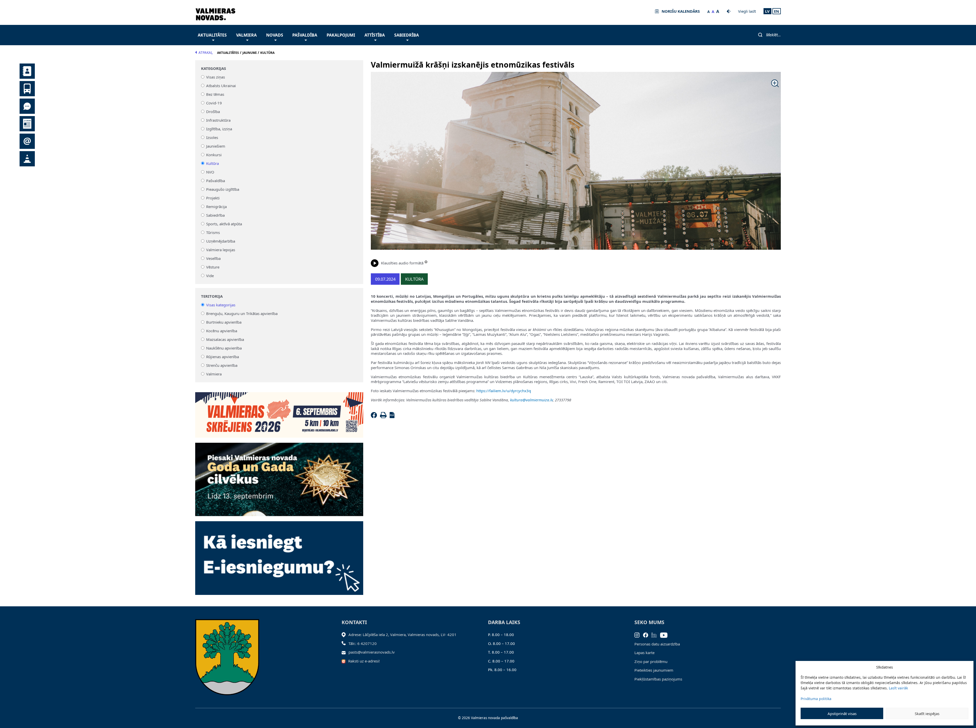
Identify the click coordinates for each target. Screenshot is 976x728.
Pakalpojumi (341, 35)
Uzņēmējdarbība (220, 241)
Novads (274, 35)
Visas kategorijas (220, 304)
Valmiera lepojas (220, 249)
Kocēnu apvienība (221, 330)
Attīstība (374, 35)
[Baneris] (279, 412)
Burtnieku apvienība (223, 322)
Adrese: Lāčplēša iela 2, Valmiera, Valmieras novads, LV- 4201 (402, 634)
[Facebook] (375, 416)
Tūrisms (213, 232)
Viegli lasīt (747, 11)
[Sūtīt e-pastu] (345, 652)
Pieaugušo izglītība (222, 189)
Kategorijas (213, 68)
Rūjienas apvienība (222, 356)
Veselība (213, 258)
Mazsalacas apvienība (225, 339)
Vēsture (212, 267)
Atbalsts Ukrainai (221, 85)
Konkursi (214, 154)
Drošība (213, 111)
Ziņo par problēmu (650, 661)
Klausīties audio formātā (402, 262)
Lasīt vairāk (898, 688)
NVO (210, 172)
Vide (210, 275)
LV (767, 11)
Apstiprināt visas (842, 713)
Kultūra (212, 163)
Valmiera (246, 35)
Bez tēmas (215, 94)
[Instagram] (638, 634)
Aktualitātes (212, 35)
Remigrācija (216, 206)
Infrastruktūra (218, 120)
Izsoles (212, 137)
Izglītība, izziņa (219, 128)
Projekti (213, 197)
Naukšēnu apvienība (224, 348)
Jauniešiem (215, 146)
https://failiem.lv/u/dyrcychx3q (503, 390)
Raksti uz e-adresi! (364, 660)
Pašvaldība (304, 35)
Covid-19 (214, 102)
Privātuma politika (816, 698)
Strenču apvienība (221, 365)
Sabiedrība (406, 35)
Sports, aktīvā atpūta (224, 223)
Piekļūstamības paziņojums (658, 679)
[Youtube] (665, 634)
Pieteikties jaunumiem (653, 670)
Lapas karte (644, 652)
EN (776, 11)
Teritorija (212, 296)
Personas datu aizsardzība (657, 643)
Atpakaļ (206, 52)
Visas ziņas (215, 77)
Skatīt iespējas (927, 713)
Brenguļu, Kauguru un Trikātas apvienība (242, 313)
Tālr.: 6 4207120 (362, 643)
